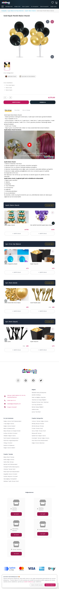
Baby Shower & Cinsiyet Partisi (12, 431)
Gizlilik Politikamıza (28, 581)
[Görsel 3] (18, 222)
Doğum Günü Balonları (38, 443)
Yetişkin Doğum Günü (10, 435)
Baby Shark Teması (9, 457)
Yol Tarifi (16, 514)
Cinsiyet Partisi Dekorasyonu (11, 466)
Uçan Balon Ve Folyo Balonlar (16, 10)
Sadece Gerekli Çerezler (37, 584)
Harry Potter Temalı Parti (39, 431)
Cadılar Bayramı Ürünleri (11, 476)
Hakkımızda (35, 409)
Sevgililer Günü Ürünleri (10, 474)
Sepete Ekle (16, 102)
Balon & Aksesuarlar (9, 428)
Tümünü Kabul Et (50, 584)
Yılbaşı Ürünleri (8, 443)
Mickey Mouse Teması (38, 423)
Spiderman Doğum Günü (39, 435)
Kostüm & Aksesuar (9, 445)
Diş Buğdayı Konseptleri (10, 479)
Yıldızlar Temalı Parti (9, 469)
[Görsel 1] (15, 222)
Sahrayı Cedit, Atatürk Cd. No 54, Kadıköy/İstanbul (16, 396)
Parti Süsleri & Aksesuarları (11, 438)
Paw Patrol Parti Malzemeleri (40, 440)
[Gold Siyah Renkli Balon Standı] (7, 66)
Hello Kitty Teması (9, 462)
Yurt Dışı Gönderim (37, 404)
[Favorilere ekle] (52, 21)
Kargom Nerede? (12, 407)
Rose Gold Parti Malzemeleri (11, 471)
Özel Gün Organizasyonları (11, 440)
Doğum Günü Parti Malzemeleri (12, 421)
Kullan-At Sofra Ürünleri (10, 433)
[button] (49, 205)
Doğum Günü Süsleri (9, 426)
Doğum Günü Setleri (9, 447)
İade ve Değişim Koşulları (39, 397)
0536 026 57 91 (11, 400)
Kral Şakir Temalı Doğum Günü (40, 438)
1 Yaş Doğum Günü (9, 423)
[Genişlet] (52, 57)
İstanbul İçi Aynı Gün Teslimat (40, 402)
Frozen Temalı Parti (37, 428)
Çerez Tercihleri (36, 412)
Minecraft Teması (36, 433)
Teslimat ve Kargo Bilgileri (39, 399)
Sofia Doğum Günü (9, 459)
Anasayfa (3, 10)
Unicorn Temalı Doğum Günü (40, 421)
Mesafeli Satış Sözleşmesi (39, 392)
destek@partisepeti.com (14, 403)
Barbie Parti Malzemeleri (10, 464)
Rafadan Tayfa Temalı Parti (11, 481)
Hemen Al (43, 102)
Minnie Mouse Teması (38, 426)
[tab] (8, 110)
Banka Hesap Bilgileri (37, 407)
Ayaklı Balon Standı (30, 10)
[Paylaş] (47, 21)
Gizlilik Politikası (36, 395)
